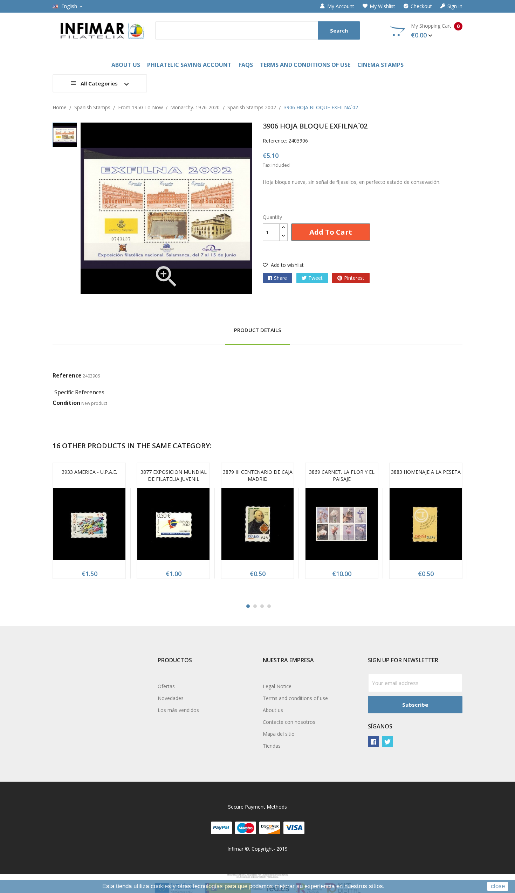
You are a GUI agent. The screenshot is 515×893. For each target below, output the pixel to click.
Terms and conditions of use (295, 698)
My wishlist (382, 6)
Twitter (387, 741)
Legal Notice (277, 686)
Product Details (257, 329)
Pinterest (354, 278)
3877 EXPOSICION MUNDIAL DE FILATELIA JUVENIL (173, 475)
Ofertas (166, 686)
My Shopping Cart (435, 30)
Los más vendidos (178, 710)
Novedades (171, 698)
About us (273, 710)
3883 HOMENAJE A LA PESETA (426, 472)
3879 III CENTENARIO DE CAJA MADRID (258, 475)
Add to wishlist (286, 265)
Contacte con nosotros (289, 722)
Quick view (89, 526)
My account (340, 6)
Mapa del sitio (279, 734)
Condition (66, 403)
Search (339, 30)
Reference (67, 375)
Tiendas (272, 745)
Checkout (421, 6)
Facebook (373, 741)
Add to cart (330, 232)
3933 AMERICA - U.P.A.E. (89, 472)
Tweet (315, 278)
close (498, 886)
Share (280, 278)
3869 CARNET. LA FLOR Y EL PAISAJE (342, 475)
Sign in (454, 6)
